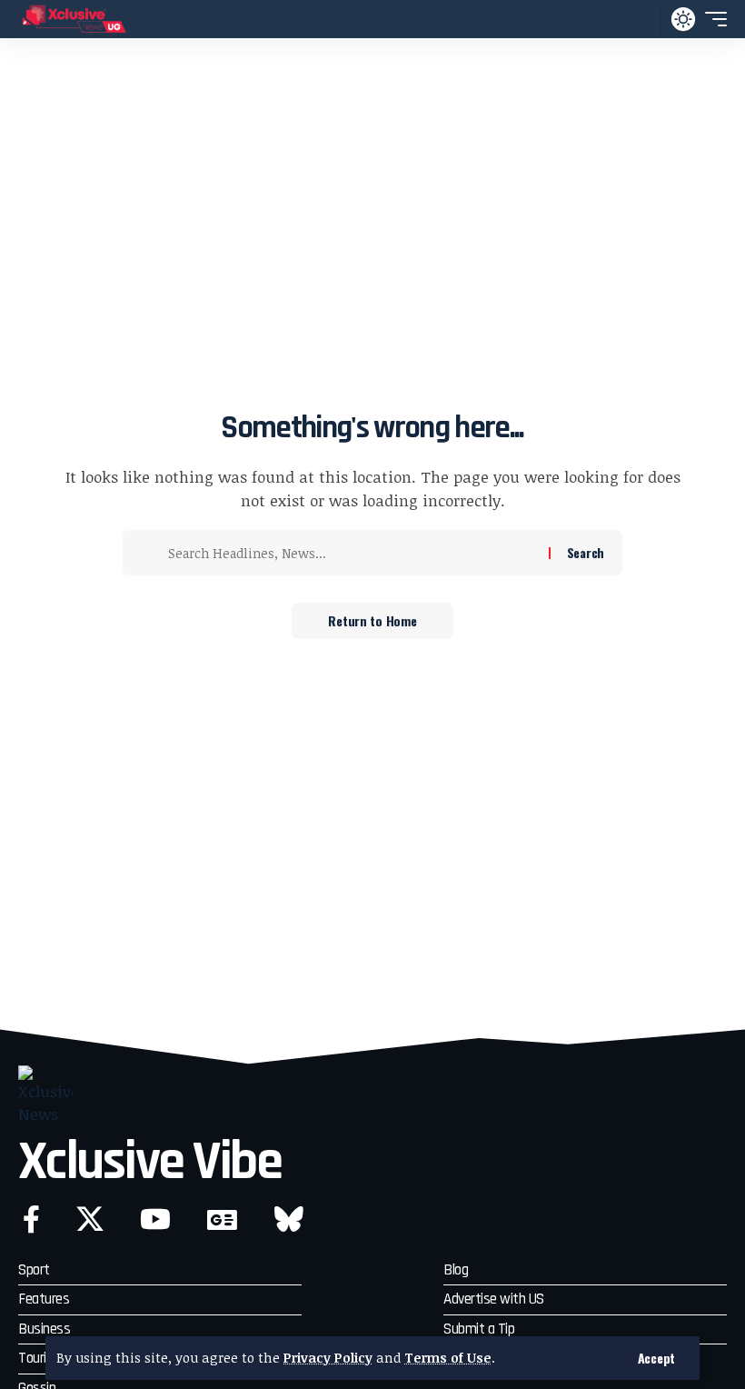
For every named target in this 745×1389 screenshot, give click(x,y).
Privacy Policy (327, 1357)
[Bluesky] (289, 1219)
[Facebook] (31, 1219)
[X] (90, 1219)
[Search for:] (351, 552)
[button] (656, 1358)
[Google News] (222, 1219)
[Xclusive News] (74, 19)
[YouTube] (155, 1219)
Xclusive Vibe (150, 1162)
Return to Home (372, 620)
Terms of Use (448, 1357)
